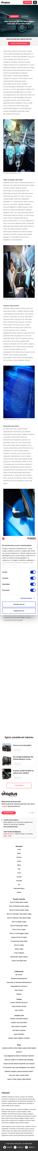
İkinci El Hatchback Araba (19, 926)
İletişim (19, 994)
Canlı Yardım (19, 1010)
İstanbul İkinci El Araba (19, 937)
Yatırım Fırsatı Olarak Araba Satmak (19, 1079)
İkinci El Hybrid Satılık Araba (19, 910)
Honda (19, 877)
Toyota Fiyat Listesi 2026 (19, 941)
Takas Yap (7, 813)
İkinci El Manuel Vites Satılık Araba (19, 918)
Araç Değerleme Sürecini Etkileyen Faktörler (19, 1056)
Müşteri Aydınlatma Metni (19, 1019)
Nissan (19, 892)
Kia (19, 885)
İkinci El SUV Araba (19, 930)
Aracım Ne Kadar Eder (19, 961)
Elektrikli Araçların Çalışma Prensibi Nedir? (19, 1071)
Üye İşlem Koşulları (19, 1030)
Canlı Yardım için (12, 832)
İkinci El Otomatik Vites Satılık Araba (19, 914)
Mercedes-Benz (19, 888)
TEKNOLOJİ (14, 16)
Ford (19, 873)
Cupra (19, 861)
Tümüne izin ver (19, 604)
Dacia (19, 865)
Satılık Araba (19, 949)
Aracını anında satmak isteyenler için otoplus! (19, 1064)
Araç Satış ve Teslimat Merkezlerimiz (19, 982)
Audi (19, 849)
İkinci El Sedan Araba (19, 922)
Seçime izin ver (19, 611)
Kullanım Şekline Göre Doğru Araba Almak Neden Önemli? (19, 1050)
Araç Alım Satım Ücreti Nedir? (19, 1075)
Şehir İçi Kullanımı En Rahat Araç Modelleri (19, 1060)
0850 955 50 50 (9, 834)
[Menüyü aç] (35, 2)
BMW (19, 853)
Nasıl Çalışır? (19, 990)
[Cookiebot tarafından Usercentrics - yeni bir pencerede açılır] (27, 538)
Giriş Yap (27, 2)
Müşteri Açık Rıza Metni (19, 1022)
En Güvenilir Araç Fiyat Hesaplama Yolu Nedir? (19, 1067)
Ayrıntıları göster (26, 598)
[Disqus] (19, 650)
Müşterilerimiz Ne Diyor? (19, 986)
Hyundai (19, 881)
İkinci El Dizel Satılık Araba (19, 902)
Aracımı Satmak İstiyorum (19, 43)
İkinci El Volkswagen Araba (19, 933)
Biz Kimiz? (19, 975)
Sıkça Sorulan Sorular (10, 826)
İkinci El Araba (19, 945)
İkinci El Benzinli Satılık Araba (19, 906)
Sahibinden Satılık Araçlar (19, 957)
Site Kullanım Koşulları (19, 1026)
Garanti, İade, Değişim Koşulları (19, 1038)
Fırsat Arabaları (19, 953)
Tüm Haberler (19, 785)
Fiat (19, 869)
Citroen (19, 857)
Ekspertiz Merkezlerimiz (19, 978)
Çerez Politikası (19, 1034)
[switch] (33, 578)
